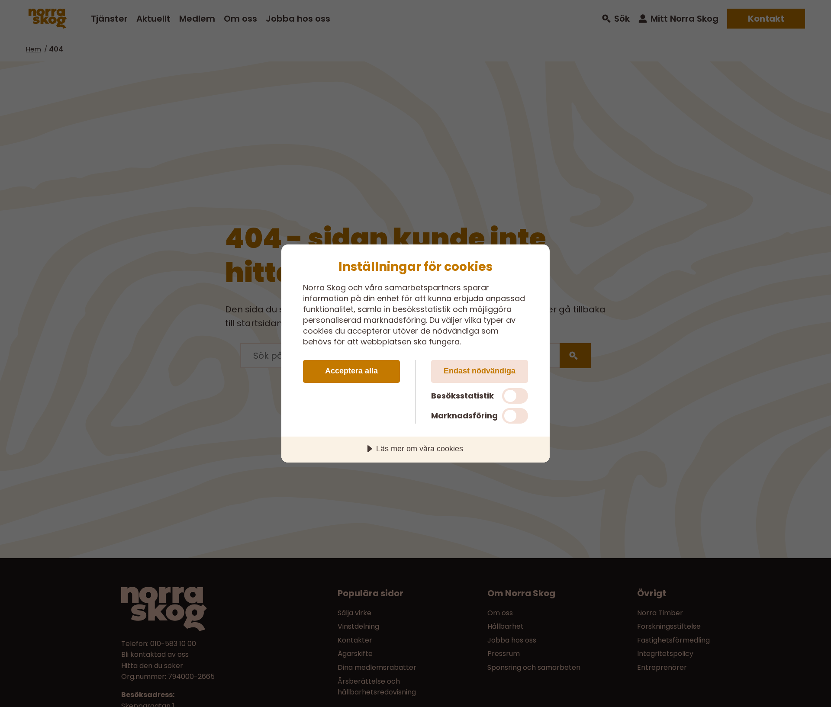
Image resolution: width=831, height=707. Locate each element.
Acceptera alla (351, 370)
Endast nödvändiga (479, 370)
